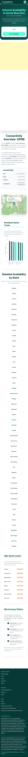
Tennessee (14, 504)
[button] (14, 203)
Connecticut (14, 319)
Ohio (14, 467)
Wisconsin (14, 540)
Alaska (14, 293)
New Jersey (14, 440)
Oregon (14, 477)
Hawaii (14, 340)
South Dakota (14, 498)
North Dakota (14, 462)
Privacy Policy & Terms (6, 706)
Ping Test (3, 692)
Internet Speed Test (6, 690)
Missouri (14, 414)
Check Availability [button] (14, 34)
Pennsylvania (14, 483)
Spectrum (3, 681)
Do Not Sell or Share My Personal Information (12, 710)
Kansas (14, 367)
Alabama (14, 288)
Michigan (14, 398)
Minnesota (14, 404)
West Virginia (14, 535)
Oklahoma (14, 472)
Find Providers (4, 674)
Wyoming (14, 546)
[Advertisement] (14, 56)
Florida (14, 330)
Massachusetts (14, 393)
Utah (14, 514)
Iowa (14, 362)
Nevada (14, 430)
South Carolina (14, 493)
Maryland (14, 388)
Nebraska (14, 425)
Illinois (14, 351)
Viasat (2, 678)
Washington (14, 530)
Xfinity (2, 683)
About (2, 701)
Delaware (14, 325)
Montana (14, 419)
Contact (3, 703)
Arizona (14, 298)
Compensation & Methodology (8, 708)
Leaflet (13, 214)
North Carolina (14, 456)
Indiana (14, 356)
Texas (14, 509)
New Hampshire (14, 435)
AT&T (2, 676)
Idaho (14, 346)
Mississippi (14, 409)
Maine (14, 383)
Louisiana (14, 377)
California (14, 309)
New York (14, 451)
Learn (2, 694)
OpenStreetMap (19, 214)
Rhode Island (14, 488)
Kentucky (14, 372)
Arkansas (14, 304)
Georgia (14, 335)
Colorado (14, 314)
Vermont (14, 519)
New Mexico (14, 446)
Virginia (14, 525)
